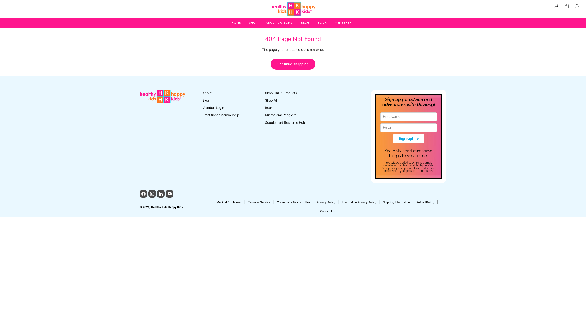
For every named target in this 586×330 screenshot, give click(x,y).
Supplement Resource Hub (285, 122)
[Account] (556, 6)
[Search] (577, 6)
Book (322, 23)
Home (236, 23)
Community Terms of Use (293, 202)
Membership (345, 23)
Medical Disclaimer (229, 202)
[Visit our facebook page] (143, 194)
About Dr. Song (279, 23)
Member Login (213, 108)
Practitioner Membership (220, 115)
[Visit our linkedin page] (161, 194)
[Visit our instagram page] (152, 194)
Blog (305, 23)
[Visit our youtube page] (169, 194)
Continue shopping (293, 64)
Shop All (271, 100)
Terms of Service (259, 202)
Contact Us (327, 211)
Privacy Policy (326, 202)
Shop (253, 23)
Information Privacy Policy (359, 202)
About (207, 93)
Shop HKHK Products (281, 93)
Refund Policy (425, 202)
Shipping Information (396, 202)
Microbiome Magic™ (280, 115)
